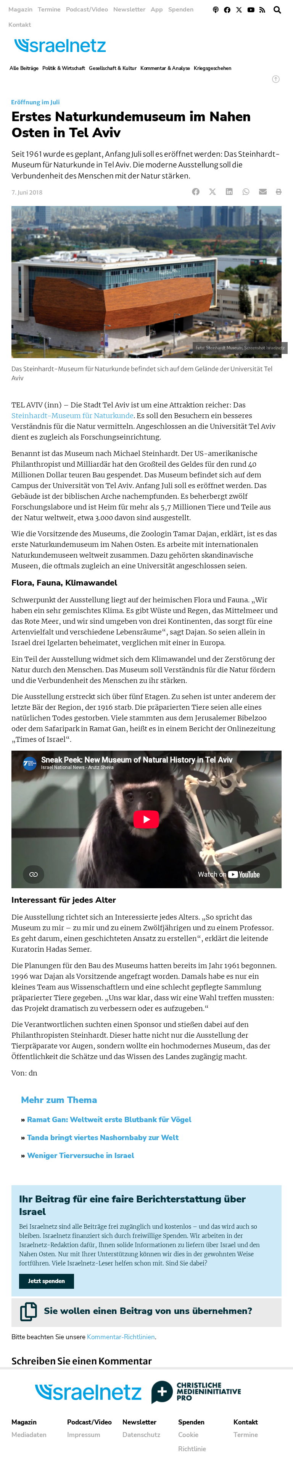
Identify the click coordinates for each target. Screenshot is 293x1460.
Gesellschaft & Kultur (113, 68)
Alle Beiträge (24, 68)
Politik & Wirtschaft (63, 68)
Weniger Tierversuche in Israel (80, 1156)
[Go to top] (276, 82)
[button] (277, 10)
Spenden (180, 9)
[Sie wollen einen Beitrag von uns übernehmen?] (28, 1311)
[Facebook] (227, 10)
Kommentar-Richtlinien (121, 1337)
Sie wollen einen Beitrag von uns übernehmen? (148, 1311)
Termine (49, 9)
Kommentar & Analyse (165, 68)
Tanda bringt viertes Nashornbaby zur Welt (103, 1138)
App (157, 9)
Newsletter (129, 9)
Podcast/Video (87, 9)
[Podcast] (216, 10)
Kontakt (19, 25)
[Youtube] (251, 10)
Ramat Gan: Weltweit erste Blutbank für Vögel (109, 1120)
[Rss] (262, 10)
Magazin (20, 9)
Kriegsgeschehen (213, 68)
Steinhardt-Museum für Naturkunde (72, 416)
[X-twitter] (239, 10)
